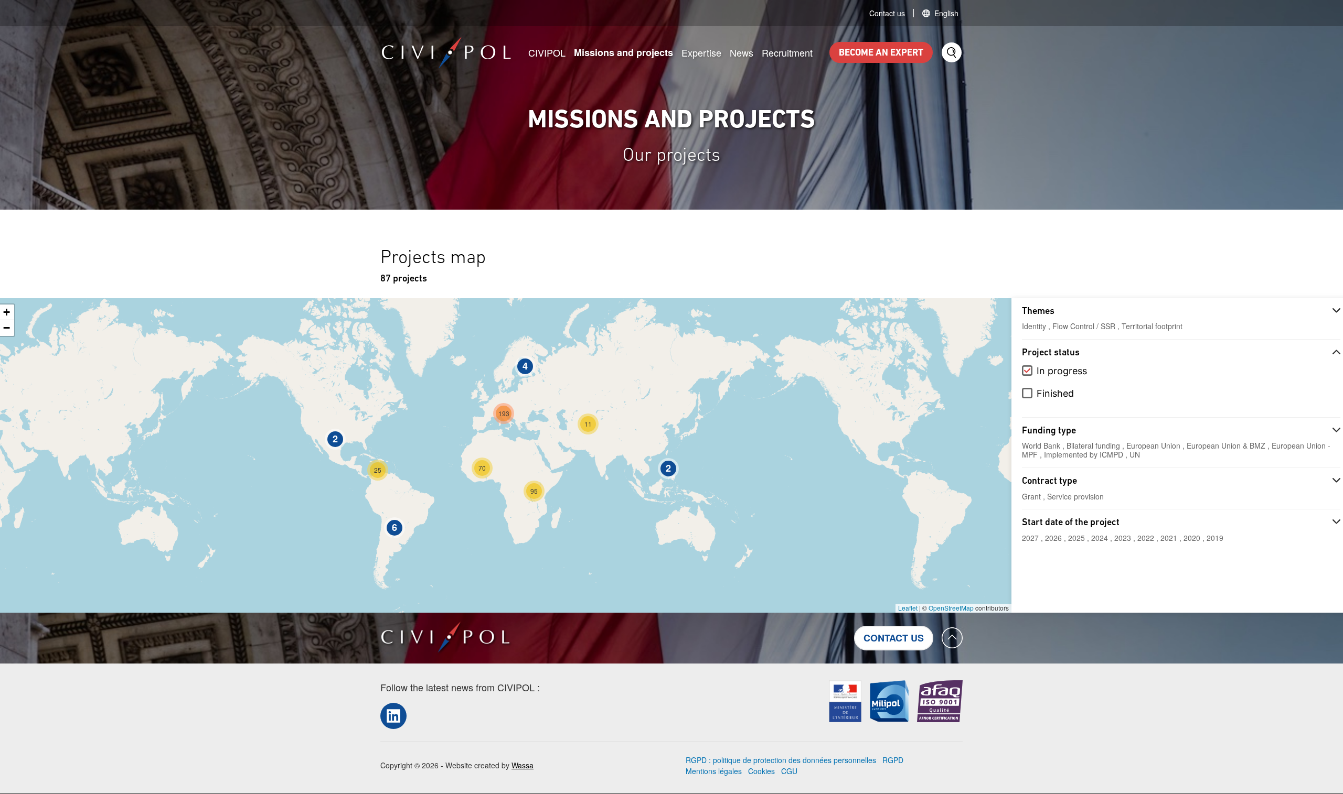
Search (951, 52)
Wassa (522, 765)
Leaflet (908, 607)
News (741, 52)
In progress (1062, 370)
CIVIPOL (547, 52)
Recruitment (787, 52)
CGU (789, 771)
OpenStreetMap (951, 607)
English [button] (946, 13)
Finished (1055, 393)
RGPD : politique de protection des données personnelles (781, 760)
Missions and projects (623, 52)
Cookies (761, 771)
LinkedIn (393, 716)
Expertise (701, 52)
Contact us (887, 13)
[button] (668, 468)
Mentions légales (714, 771)
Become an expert (881, 53)
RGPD (892, 760)
